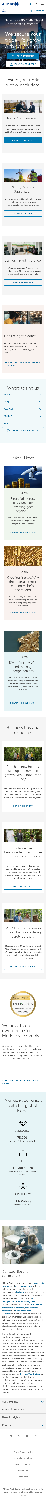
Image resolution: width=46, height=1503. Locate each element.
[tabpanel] (23, 394)
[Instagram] (35, 1435)
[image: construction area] (23, 175)
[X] (18, 1435)
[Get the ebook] (23, 754)
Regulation (23, 1470)
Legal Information (23, 1464)
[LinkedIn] (10, 1435)
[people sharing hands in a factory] (23, 106)
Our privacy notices (23, 1458)
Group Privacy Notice (23, 1452)
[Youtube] (27, 1435)
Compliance (23, 1476)
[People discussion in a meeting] (23, 248)
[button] (31, 4)
